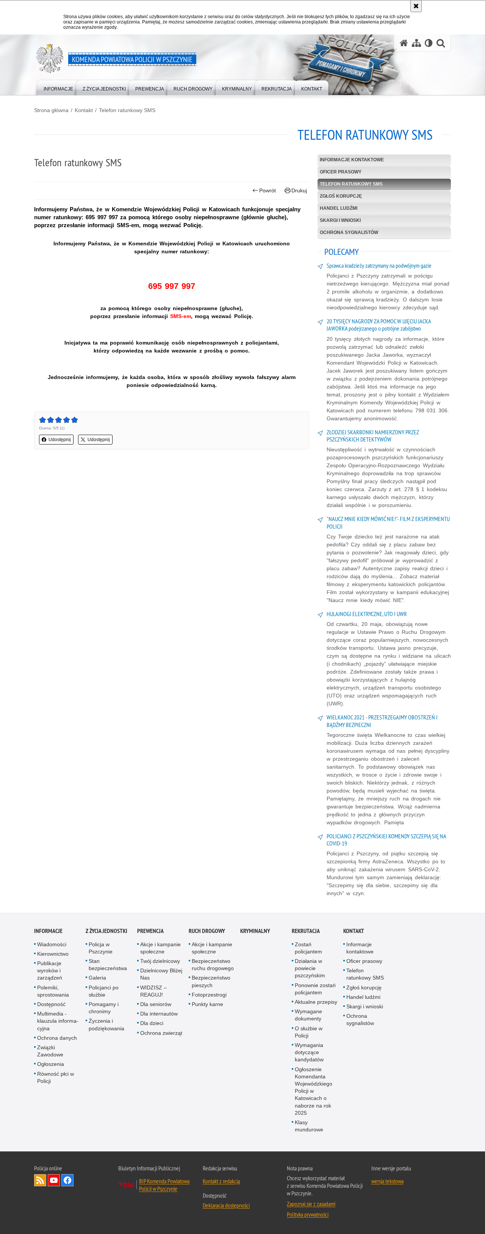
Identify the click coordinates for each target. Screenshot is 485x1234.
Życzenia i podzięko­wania (106, 1024)
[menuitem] (58, 87)
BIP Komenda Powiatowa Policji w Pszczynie (164, 1184)
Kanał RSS (40, 1180)
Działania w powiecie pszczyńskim (310, 968)
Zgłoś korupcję (341, 196)
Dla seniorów (155, 1004)
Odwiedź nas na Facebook (67, 1180)
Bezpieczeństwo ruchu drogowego (213, 964)
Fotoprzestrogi (209, 995)
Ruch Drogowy (207, 931)
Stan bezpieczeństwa (108, 964)
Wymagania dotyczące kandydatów (309, 1052)
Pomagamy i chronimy (104, 1007)
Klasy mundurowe (309, 1126)
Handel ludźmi (338, 208)
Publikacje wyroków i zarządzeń (49, 970)
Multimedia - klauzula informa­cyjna (57, 1021)
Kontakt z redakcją (221, 1181)
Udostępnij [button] (59, 439)
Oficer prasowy (340, 172)
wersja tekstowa (387, 1181)
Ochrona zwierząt (161, 1033)
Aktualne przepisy (316, 1002)
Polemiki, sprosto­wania (53, 991)
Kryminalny (255, 931)
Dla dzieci (151, 1023)
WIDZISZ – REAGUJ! (153, 991)
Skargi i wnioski (340, 220)
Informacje (48, 931)
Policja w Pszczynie (101, 948)
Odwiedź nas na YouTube (54, 1180)
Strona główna (51, 110)
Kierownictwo (53, 954)
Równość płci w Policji (55, 1077)
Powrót (267, 190)
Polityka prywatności (308, 1214)
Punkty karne (207, 1004)
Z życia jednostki (106, 931)
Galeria (97, 978)
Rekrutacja (306, 931)
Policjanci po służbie (104, 991)
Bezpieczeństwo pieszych (211, 981)
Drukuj (299, 190)
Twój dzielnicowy (160, 961)
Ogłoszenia (50, 1064)
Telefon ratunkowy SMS (127, 110)
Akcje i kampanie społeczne (160, 948)
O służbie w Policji (308, 1032)
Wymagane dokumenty (308, 1015)
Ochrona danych (57, 1038)
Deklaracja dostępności (226, 1205)
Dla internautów (159, 1014)
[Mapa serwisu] (416, 43)
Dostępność (51, 1004)
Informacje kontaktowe (352, 159)
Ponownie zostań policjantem (315, 988)
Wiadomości (51, 944)
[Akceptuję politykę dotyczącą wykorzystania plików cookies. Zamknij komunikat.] (416, 6)
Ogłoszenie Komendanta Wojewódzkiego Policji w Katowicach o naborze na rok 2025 (313, 1091)
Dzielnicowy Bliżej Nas (161, 974)
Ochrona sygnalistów (349, 232)
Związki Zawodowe (50, 1051)
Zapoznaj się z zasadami (311, 1203)
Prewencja (150, 931)
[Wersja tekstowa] (429, 43)
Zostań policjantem (308, 948)
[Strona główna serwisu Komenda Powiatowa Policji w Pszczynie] (404, 43)
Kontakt (84, 110)
